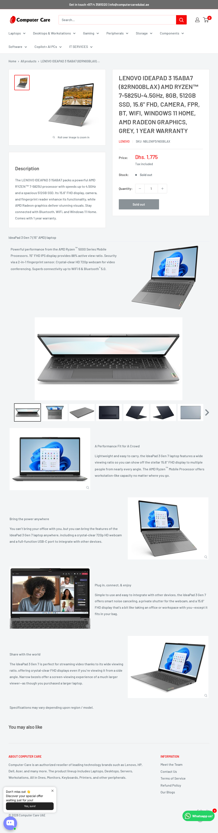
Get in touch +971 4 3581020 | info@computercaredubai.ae (109, 4)
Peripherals (115, 33)
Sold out (139, 204)
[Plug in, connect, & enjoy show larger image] (50, 598)
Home (12, 61)
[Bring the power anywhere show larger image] (168, 528)
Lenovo (124, 141)
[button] (206, 412)
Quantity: (126, 188)
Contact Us (169, 771)
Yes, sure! (30, 806)
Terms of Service (173, 778)
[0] (206, 19)
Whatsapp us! (202, 816)
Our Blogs (168, 792)
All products (28, 61)
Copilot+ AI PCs (45, 46)
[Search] (181, 19)
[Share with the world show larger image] (168, 667)
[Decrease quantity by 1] (139, 188)
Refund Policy (171, 785)
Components (169, 33)
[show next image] (205, 358)
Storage (142, 33)
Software (15, 46)
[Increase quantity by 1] (162, 188)
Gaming (88, 33)
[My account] (197, 19)
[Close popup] (52, 790)
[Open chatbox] (10, 823)
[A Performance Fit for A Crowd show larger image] (50, 459)
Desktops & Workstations (52, 33)
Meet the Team (171, 764)
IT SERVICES (78, 46)
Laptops (15, 33)
